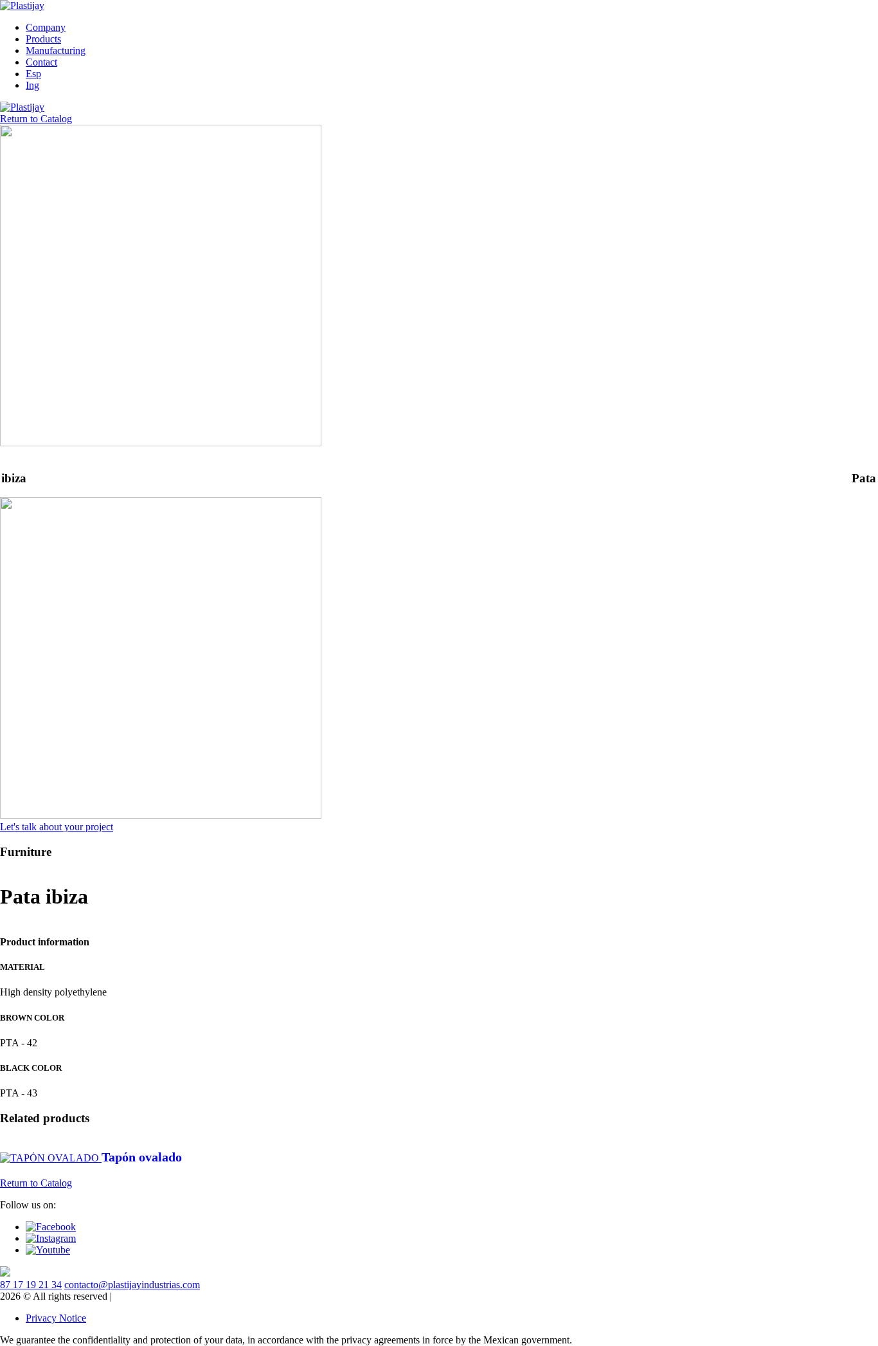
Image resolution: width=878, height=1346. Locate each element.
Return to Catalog (36, 118)
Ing (32, 85)
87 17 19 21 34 (31, 1284)
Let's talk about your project (56, 826)
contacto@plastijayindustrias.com (132, 1284)
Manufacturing (55, 50)
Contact (41, 62)
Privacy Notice (56, 1318)
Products (43, 38)
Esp (33, 73)
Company (46, 27)
